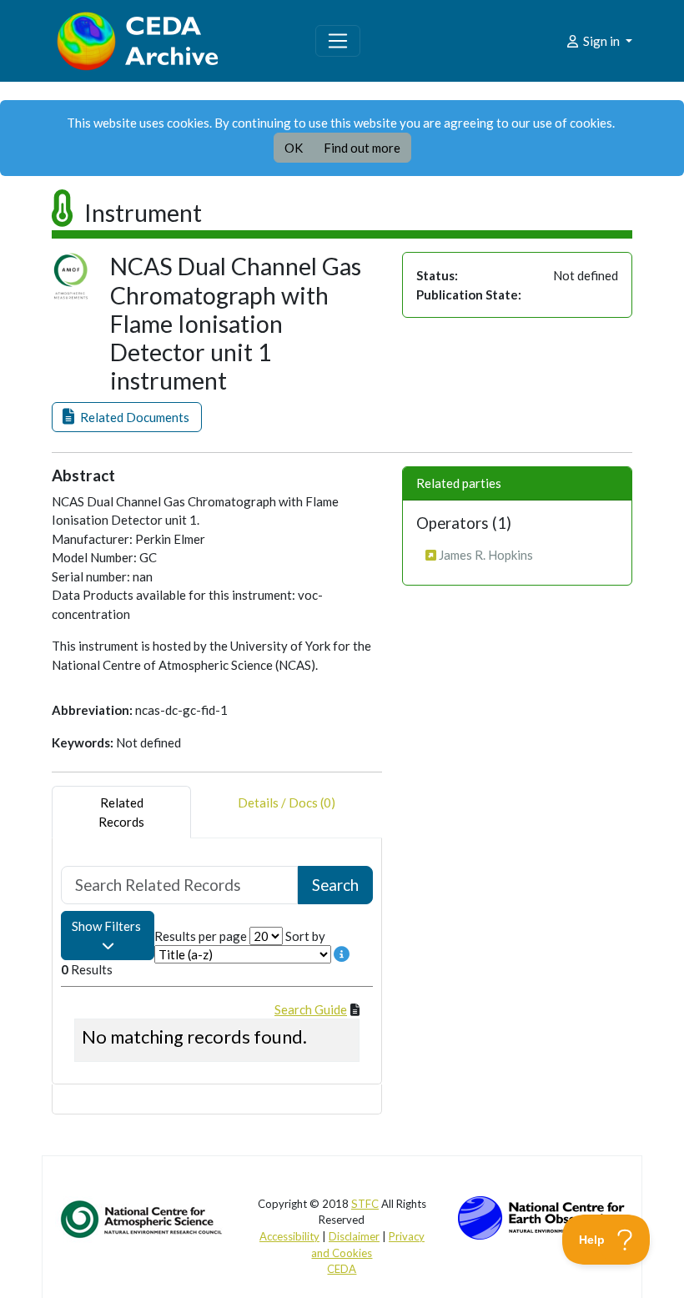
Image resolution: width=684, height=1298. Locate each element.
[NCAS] (142, 1217)
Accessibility (289, 1236)
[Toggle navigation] (337, 41)
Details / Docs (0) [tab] (286, 802)
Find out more (362, 147)
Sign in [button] (601, 40)
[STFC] (541, 1215)
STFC (365, 1203)
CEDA (341, 1268)
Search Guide (310, 1009)
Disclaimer (354, 1236)
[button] (127, 417)
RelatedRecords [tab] (121, 812)
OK (293, 147)
